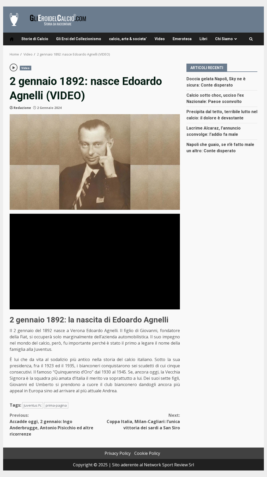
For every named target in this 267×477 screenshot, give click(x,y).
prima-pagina (56, 405)
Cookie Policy (147, 453)
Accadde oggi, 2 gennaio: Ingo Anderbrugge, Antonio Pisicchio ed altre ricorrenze (51, 424)
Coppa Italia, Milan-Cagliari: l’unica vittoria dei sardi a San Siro (143, 421)
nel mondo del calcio (30, 343)
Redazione (22, 108)
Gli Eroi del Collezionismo (78, 39)
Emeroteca (182, 39)
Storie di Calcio (34, 39)
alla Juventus (38, 349)
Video (160, 39)
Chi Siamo (224, 39)
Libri (203, 39)
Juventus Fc (32, 405)
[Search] (251, 39)
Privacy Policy (118, 453)
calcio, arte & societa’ (128, 39)
